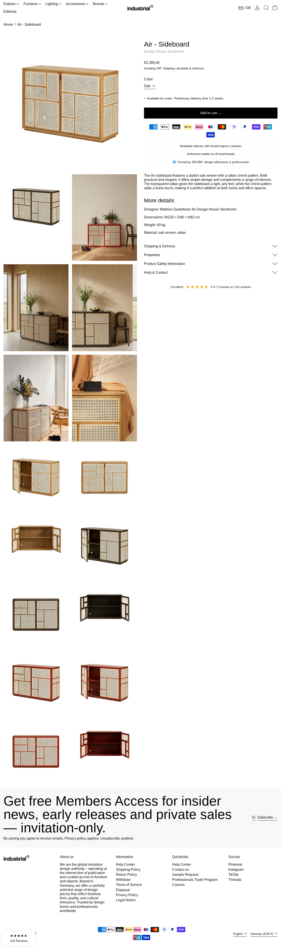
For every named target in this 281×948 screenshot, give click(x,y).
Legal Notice (126, 900)
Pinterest (235, 864)
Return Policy (126, 874)
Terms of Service (129, 885)
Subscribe (265, 817)
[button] (266, 7)
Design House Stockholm (164, 51)
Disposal (123, 890)
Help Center (125, 864)
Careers (178, 885)
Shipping (168, 68)
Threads (234, 879)
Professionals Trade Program (195, 879)
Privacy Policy (127, 895)
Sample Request (185, 874)
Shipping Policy (128, 869)
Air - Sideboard (29, 24)
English (238, 933)
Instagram (236, 869)
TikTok (233, 874)
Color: (148, 79)
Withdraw (123, 879)
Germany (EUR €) (262, 933)
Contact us (180, 869)
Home (8, 24)
